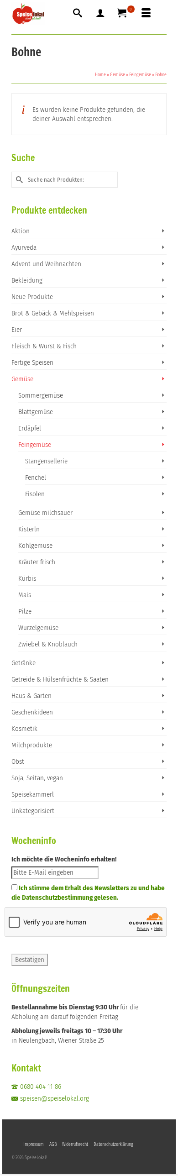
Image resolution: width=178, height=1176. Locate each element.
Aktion (20, 231)
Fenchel (35, 477)
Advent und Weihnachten (46, 264)
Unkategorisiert (32, 811)
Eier (16, 330)
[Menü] (146, 13)
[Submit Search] (18, 180)
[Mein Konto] (100, 13)
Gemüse (22, 379)
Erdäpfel (29, 428)
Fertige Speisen (32, 362)
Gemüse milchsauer (45, 513)
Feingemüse (34, 445)
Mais (24, 595)
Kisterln (29, 529)
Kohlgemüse (35, 545)
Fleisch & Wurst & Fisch (44, 346)
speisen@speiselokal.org (54, 1098)
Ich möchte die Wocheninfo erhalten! (63, 859)
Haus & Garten (31, 696)
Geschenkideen (32, 712)
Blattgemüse (35, 412)
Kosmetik (24, 728)
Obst (17, 761)
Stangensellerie (46, 461)
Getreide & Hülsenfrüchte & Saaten (60, 679)
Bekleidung (26, 280)
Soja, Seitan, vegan (37, 778)
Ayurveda (24, 247)
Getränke (23, 663)
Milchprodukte (31, 745)
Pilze (24, 611)
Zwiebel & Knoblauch (48, 644)
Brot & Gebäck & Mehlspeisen (52, 313)
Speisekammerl (32, 794)
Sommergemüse (40, 395)
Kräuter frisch (36, 562)
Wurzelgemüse (38, 628)
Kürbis (27, 578)
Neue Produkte (32, 297)
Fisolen (35, 494)
